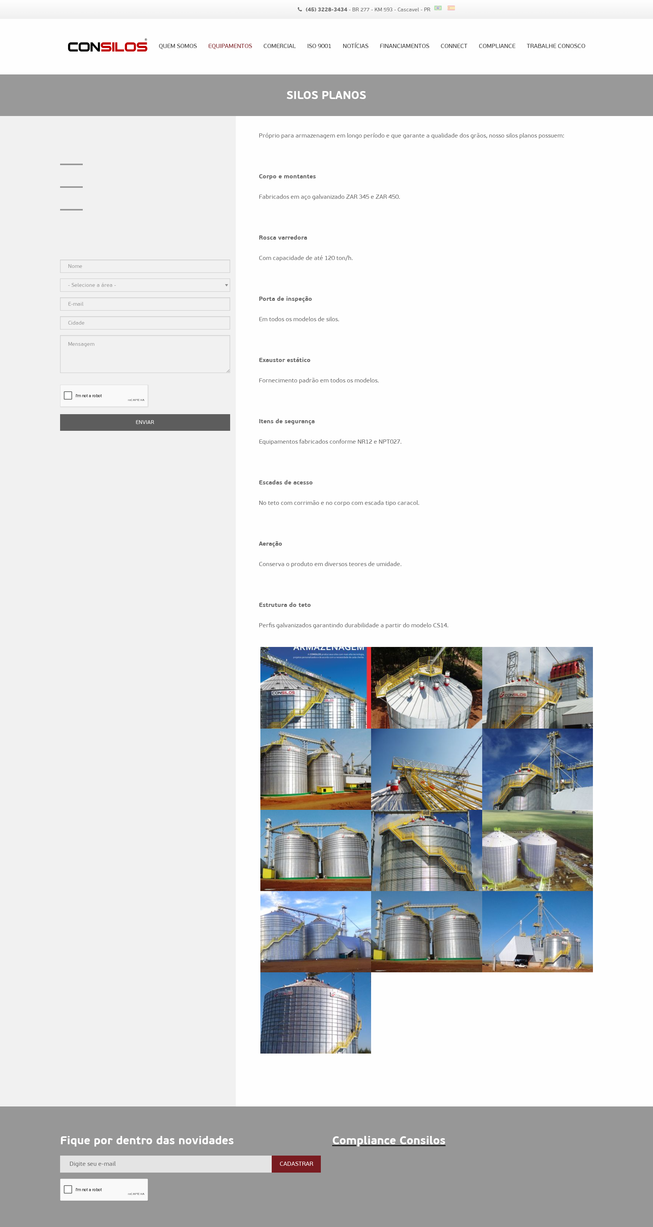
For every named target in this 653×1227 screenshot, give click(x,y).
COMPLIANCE (497, 46)
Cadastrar (296, 1163)
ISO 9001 (319, 46)
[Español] (452, 8)
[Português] (440, 8)
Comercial (279, 46)
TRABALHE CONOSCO (556, 46)
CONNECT (454, 46)
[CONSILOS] (107, 46)
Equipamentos (230, 46)
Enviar (145, 422)
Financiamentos (404, 46)
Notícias (355, 46)
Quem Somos (178, 46)
